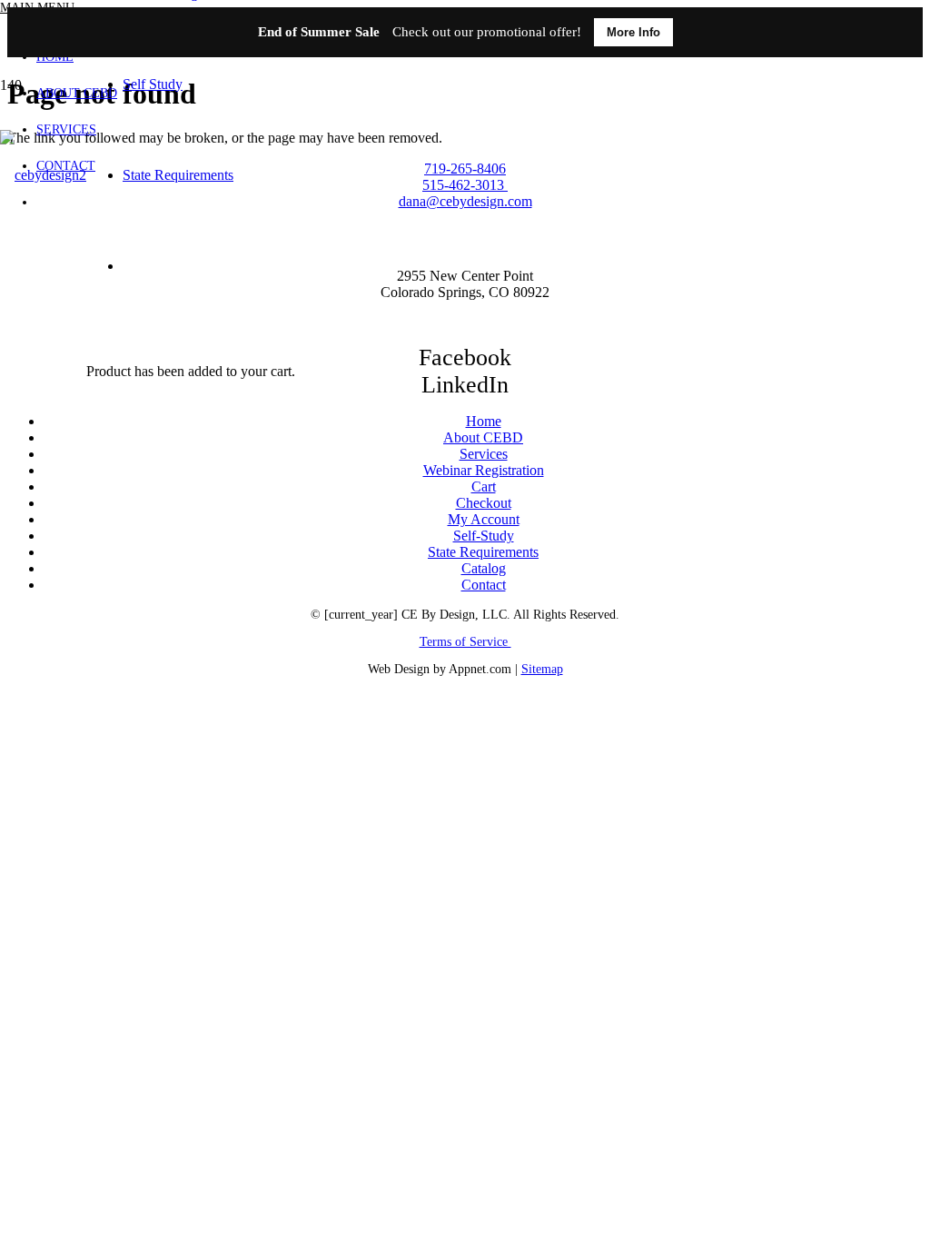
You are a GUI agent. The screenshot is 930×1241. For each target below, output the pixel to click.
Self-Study (483, 535)
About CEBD (483, 437)
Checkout (483, 503)
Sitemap (542, 669)
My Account (483, 519)
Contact (483, 584)
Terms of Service (465, 642)
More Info (633, 32)
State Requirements (483, 552)
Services (484, 454)
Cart (483, 486)
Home (483, 421)
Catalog (483, 568)
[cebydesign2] (43, 175)
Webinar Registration (483, 470)
